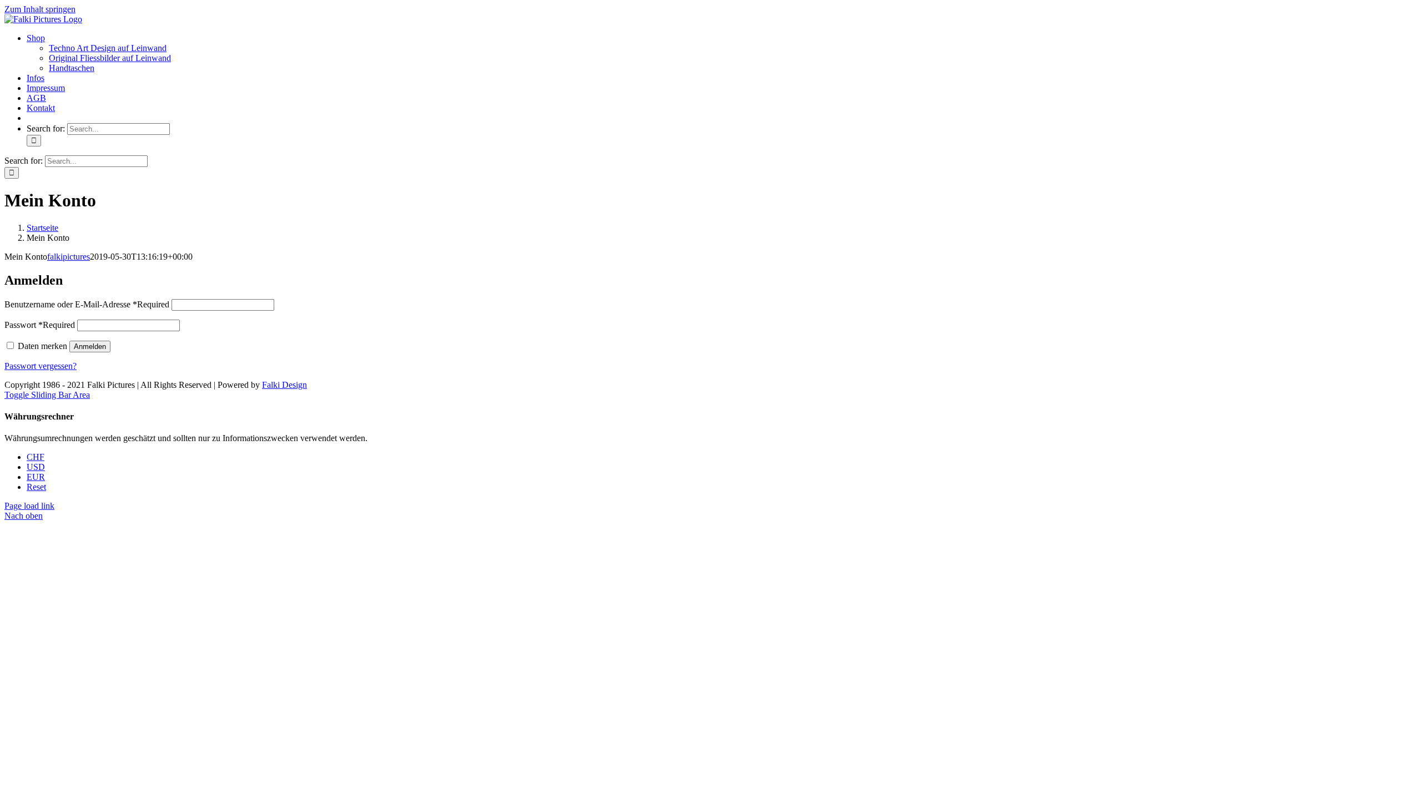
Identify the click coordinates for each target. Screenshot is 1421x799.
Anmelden (90, 346)
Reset (36, 487)
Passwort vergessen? (40, 366)
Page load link (29, 505)
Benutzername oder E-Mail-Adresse (86, 304)
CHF (35, 457)
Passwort (39, 325)
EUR (36, 477)
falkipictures (68, 256)
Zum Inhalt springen (39, 9)
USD (36, 467)
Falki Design (284, 385)
